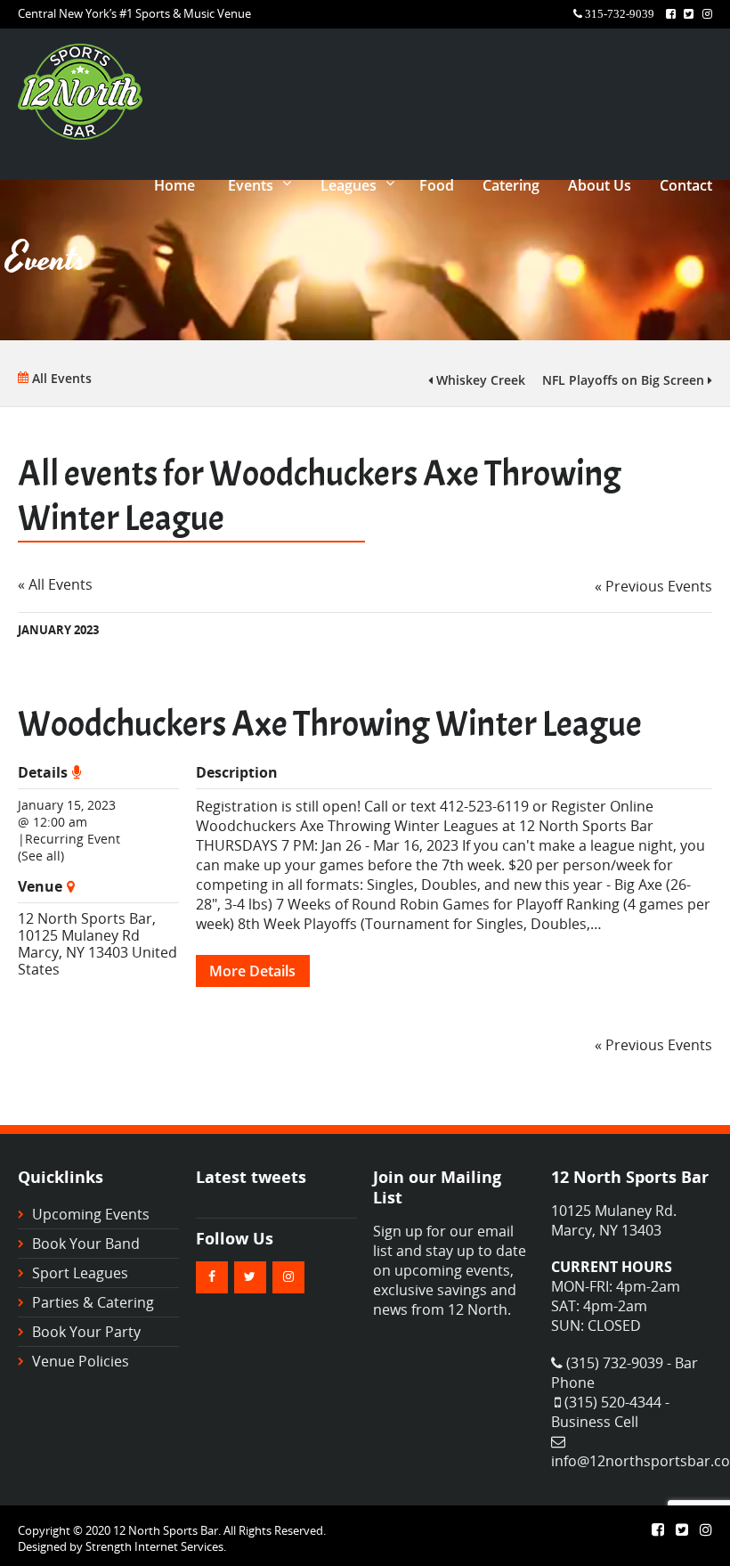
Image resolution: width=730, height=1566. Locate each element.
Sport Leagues (80, 1273)
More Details (252, 971)
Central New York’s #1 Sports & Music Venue (134, 13)
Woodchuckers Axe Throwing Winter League (330, 724)
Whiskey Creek (479, 379)
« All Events (55, 584)
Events (250, 185)
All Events (60, 378)
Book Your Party (86, 1332)
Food (436, 185)
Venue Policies (80, 1361)
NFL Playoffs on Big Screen (625, 379)
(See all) (41, 855)
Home (174, 185)
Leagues (348, 185)
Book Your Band (86, 1243)
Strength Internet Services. (155, 1546)
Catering (511, 185)
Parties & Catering (93, 1302)
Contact (686, 185)
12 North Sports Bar (85, 918)
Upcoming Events (91, 1214)
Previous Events (653, 586)
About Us (599, 185)
